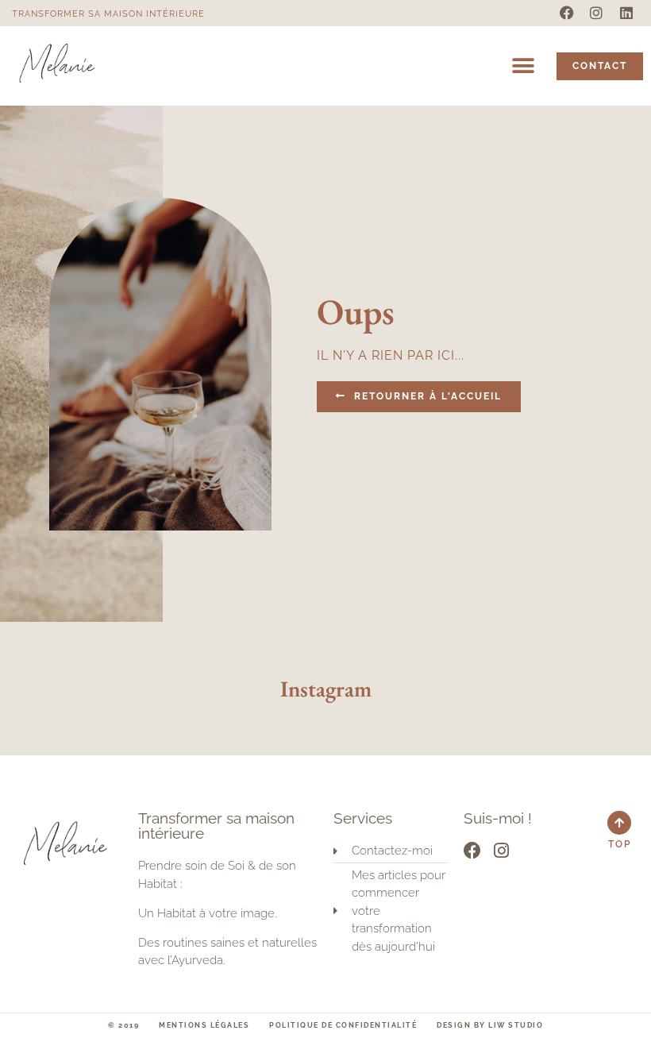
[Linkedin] (626, 12)
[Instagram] (596, 12)
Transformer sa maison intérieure (108, 14)
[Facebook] (567, 12)
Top (619, 844)
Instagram (326, 688)
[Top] (619, 823)
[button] (523, 66)
